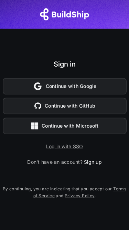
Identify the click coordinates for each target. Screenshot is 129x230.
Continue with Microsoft (70, 126)
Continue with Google (71, 86)
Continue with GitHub (70, 106)
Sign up (93, 162)
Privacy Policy (80, 195)
